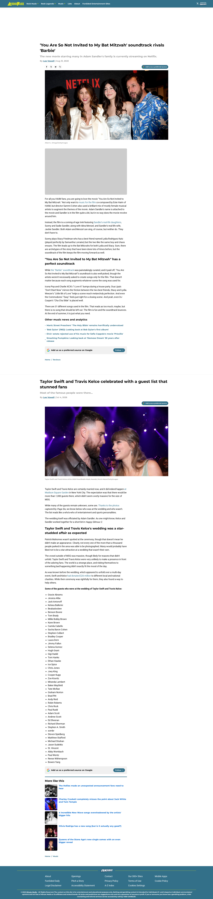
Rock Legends (47, 4)
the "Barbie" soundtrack (62, 270)
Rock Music (31, 4)
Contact (109, 876)
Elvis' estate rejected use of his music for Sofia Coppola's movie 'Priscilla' (85, 334)
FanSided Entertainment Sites (96, 4)
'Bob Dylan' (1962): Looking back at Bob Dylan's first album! (78, 329)
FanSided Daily (52, 881)
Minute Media (31, 892)
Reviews (56, 360)
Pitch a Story (77, 881)
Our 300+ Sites (135, 876)
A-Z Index (109, 885)
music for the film (87, 202)
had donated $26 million (79, 575)
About (77, 4)
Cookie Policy (161, 881)
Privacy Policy (111, 881)
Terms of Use (134, 881)
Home (47, 360)
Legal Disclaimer (53, 885)
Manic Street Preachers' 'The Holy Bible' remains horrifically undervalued (85, 325)
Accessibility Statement (83, 885)
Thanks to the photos (108, 505)
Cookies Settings (136, 885)
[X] (198, 3)
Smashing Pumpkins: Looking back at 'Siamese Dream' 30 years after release (83, 339)
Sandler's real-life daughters (107, 222)
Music (60, 4)
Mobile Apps (161, 876)
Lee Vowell (48, 61)
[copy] (60, 67)
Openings (76, 876)
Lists (70, 4)
